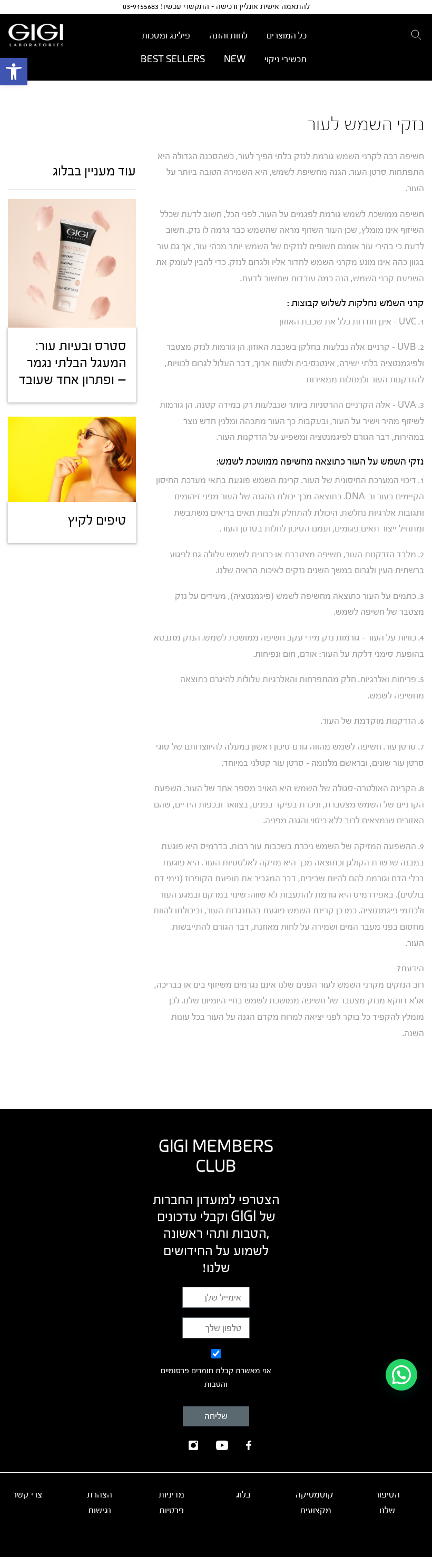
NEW (235, 59)
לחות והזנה (228, 36)
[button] (13, 71)
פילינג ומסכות (166, 36)
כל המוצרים (287, 36)
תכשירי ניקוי (285, 59)
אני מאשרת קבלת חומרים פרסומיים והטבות (216, 1378)
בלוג (243, 1495)
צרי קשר (27, 1495)
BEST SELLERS (173, 59)
